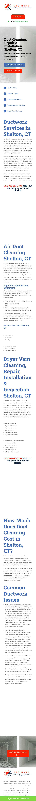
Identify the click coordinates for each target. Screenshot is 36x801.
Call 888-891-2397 (13, 185)
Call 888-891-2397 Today (14, 65)
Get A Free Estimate (13, 71)
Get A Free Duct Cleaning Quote (18, 753)
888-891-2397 (18, 17)
